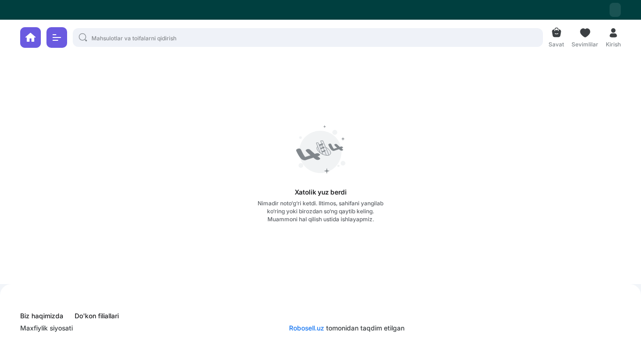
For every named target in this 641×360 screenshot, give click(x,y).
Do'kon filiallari (97, 316)
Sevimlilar (585, 43)
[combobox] (615, 10)
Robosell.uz (306, 328)
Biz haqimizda (41, 316)
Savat (556, 43)
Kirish (613, 43)
